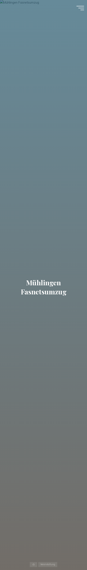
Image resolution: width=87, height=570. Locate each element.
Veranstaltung (47, 564)
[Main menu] (80, 8)
